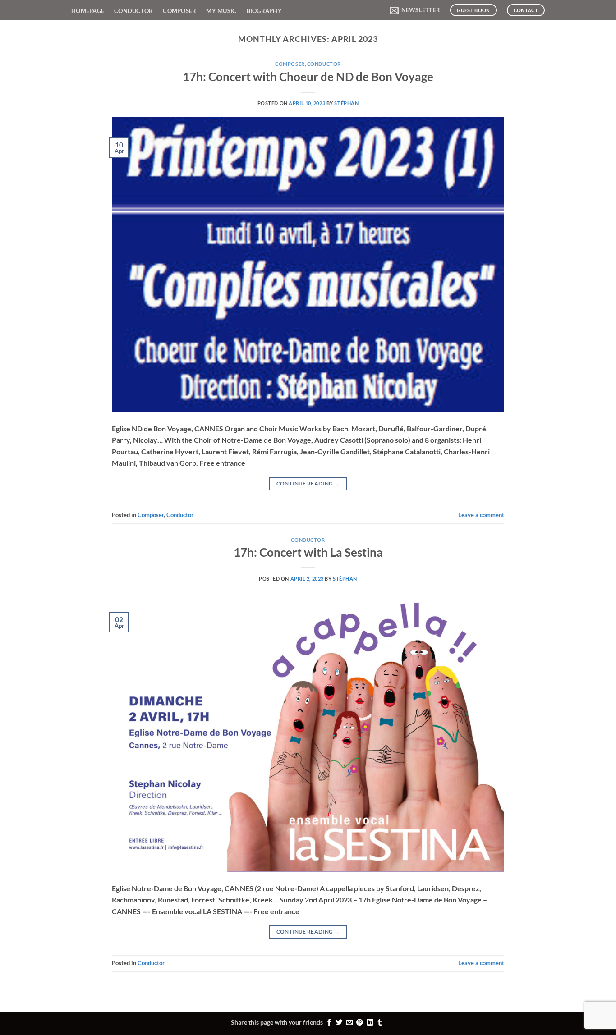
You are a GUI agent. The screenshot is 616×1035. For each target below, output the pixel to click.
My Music (221, 10)
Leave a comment (481, 514)
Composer (179, 10)
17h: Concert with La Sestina (308, 552)
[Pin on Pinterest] (359, 1022)
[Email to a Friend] (349, 1022)
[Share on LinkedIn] (370, 1022)
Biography (264, 10)
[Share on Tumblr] (380, 1022)
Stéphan (346, 103)
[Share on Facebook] (329, 1022)
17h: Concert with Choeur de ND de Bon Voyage (308, 76)
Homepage (87, 10)
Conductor (133, 10)
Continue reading (308, 483)
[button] (415, 10)
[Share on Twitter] (339, 1022)
